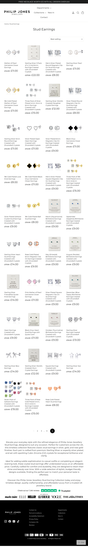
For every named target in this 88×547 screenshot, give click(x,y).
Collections (39, 13)
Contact (44, 17)
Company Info (33, 522)
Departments (43, 8)
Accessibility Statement (36, 516)
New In (51, 13)
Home (6, 24)
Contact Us (32, 510)
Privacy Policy (33, 519)
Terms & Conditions (35, 513)
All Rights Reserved (54, 538)
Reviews (31, 525)
